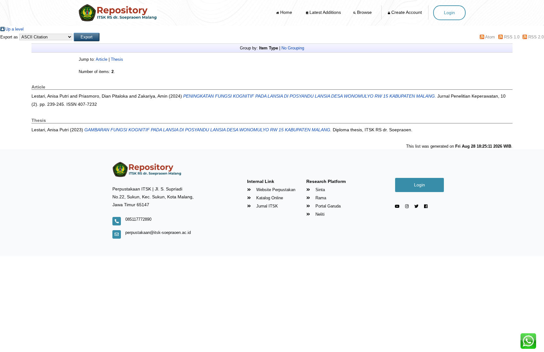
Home (286, 12)
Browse (364, 12)
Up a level (14, 29)
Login (449, 12)
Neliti (319, 214)
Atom (490, 37)
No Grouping (292, 48)
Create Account (406, 12)
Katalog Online (269, 198)
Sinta (319, 189)
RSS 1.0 (511, 37)
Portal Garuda (327, 206)
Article (101, 59)
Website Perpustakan (275, 189)
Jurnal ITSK (266, 206)
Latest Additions (324, 12)
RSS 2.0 (536, 37)
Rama (320, 198)
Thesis (117, 59)
